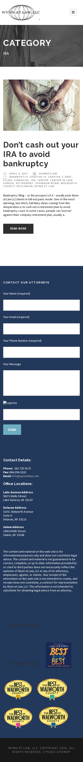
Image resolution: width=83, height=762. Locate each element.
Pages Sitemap (58, 752)
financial (21, 180)
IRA (33, 180)
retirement (25, 183)
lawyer (43, 180)
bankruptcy (18, 176)
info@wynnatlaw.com (25, 476)
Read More (18, 228)
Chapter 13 (38, 176)
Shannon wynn (47, 183)
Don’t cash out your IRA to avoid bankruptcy (41, 154)
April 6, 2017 (18, 173)
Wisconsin (25, 186)
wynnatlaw (48, 173)
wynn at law (44, 186)
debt (68, 176)
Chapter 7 (55, 176)
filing (8, 180)
